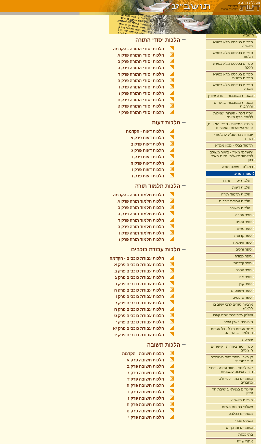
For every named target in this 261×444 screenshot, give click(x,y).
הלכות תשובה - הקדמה (143, 353)
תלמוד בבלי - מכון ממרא (234, 145)
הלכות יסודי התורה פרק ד (141, 74)
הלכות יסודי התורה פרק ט (141, 106)
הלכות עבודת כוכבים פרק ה (139, 290)
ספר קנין (245, 284)
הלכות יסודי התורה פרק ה (141, 81)
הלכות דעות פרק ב (147, 144)
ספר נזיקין (244, 277)
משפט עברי (244, 421)
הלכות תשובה (239, 208)
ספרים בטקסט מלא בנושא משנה (233, 87)
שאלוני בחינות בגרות (237, 407)
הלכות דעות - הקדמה (145, 131)
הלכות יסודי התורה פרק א (141, 55)
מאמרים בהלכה (241, 414)
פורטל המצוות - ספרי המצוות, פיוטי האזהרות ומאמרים (230, 126)
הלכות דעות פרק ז (148, 176)
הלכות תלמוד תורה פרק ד (141, 220)
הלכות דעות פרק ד (147, 157)
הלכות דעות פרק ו (148, 169)
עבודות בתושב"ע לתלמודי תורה (233, 136)
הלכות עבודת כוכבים (234, 201)
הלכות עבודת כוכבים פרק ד (139, 284)
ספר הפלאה (242, 242)
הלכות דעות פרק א (147, 138)
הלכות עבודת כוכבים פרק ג (139, 277)
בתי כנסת (245, 434)
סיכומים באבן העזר (238, 322)
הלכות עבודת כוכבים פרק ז (139, 303)
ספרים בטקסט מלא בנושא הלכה (233, 65)
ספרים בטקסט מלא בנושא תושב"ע (233, 44)
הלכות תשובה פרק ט (145, 411)
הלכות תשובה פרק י (146, 417)
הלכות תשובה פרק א (145, 360)
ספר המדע (243, 174)
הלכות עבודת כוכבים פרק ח (139, 309)
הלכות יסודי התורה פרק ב (141, 61)
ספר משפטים (241, 291)
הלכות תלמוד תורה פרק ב (141, 207)
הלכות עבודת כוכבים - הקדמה (137, 258)
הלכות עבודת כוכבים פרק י (140, 322)
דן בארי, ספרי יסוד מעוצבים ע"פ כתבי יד (232, 359)
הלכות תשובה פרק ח (145, 404)
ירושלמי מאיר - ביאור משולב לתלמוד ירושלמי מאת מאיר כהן (231, 156)
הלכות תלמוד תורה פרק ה (141, 227)
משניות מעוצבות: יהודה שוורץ (230, 96)
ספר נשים (244, 229)
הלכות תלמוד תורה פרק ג (141, 214)
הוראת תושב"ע (241, 400)
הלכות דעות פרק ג (147, 150)
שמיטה (247, 339)
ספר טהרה (244, 270)
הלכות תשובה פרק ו (146, 392)
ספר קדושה (243, 235)
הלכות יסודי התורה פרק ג (141, 68)
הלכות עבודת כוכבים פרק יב (138, 335)
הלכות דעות (241, 187)
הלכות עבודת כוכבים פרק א (139, 265)
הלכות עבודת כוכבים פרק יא (138, 328)
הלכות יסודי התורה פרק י (141, 112)
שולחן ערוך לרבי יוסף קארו (233, 315)
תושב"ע (248, 35)
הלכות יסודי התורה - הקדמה (138, 49)
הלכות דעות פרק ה (147, 163)
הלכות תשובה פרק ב (145, 366)
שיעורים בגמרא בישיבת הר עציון (232, 391)
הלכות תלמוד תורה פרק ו (141, 233)
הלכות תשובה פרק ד (145, 379)
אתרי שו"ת (245, 441)
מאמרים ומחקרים (239, 427)
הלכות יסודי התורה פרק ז (141, 93)
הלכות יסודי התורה (235, 180)
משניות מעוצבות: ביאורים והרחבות (233, 104)
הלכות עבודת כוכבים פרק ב (139, 271)
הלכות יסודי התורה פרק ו (141, 87)
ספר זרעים (244, 249)
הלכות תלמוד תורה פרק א (141, 201)
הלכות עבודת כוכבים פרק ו (140, 296)
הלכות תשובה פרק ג (145, 373)
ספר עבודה (243, 256)
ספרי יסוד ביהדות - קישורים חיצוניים (232, 348)
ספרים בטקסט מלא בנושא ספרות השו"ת (233, 76)
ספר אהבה (243, 215)
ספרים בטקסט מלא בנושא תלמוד (233, 55)
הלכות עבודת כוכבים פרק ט (139, 316)
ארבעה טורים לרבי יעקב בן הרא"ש (233, 306)
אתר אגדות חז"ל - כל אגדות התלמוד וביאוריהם (232, 331)
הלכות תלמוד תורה (235, 194)
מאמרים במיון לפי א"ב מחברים (236, 380)
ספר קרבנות (242, 263)
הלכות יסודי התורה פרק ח (141, 100)
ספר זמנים (244, 222)
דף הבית (195, 20)
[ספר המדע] (146, 6)
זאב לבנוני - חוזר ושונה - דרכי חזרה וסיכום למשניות (231, 370)
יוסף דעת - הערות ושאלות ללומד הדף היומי (233, 115)
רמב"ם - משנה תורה (237, 167)
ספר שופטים (242, 297)
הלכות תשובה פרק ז (146, 398)
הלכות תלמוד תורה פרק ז (141, 239)
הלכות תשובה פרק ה (145, 385)
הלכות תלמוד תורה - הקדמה (138, 195)
